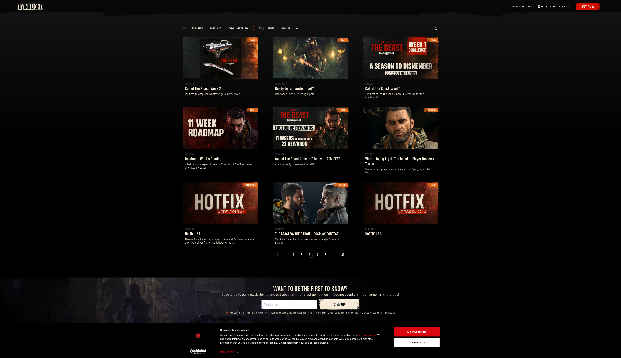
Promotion (286, 28)
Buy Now (587, 7)
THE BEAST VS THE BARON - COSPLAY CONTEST (306, 234)
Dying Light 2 (216, 28)
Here (228, 313)
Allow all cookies (416, 331)
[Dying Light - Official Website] (30, 9)
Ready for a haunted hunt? (294, 89)
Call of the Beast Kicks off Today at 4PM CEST (307, 159)
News (531, 6)
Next (351, 255)
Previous (269, 255)
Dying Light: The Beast (240, 28)
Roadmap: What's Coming (203, 159)
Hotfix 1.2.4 (193, 234)
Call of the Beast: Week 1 (383, 89)
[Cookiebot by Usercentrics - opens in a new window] (198, 351)
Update (271, 28)
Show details (227, 351)
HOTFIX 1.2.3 (373, 234)
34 (342, 255)
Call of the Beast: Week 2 (203, 89)
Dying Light (197, 28)
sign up (339, 305)
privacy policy (367, 335)
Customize (415, 342)
